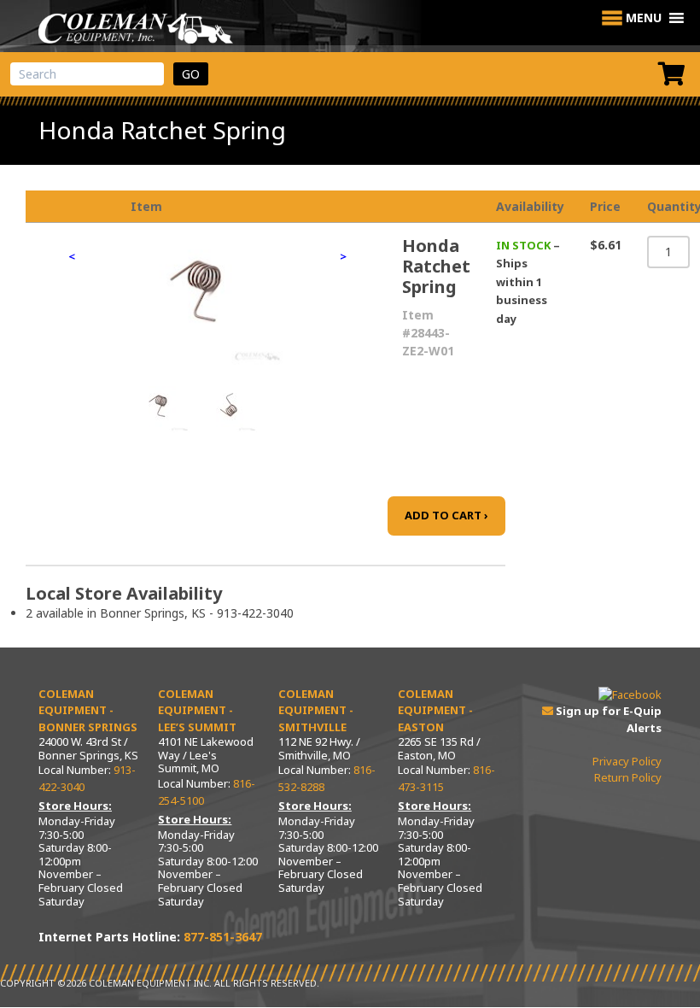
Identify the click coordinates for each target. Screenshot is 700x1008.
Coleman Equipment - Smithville (315, 710)
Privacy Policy (627, 761)
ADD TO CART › (446, 515)
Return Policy (628, 777)
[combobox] (87, 73)
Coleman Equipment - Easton (435, 710)
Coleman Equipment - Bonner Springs (87, 710)
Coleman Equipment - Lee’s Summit (197, 710)
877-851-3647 (223, 937)
